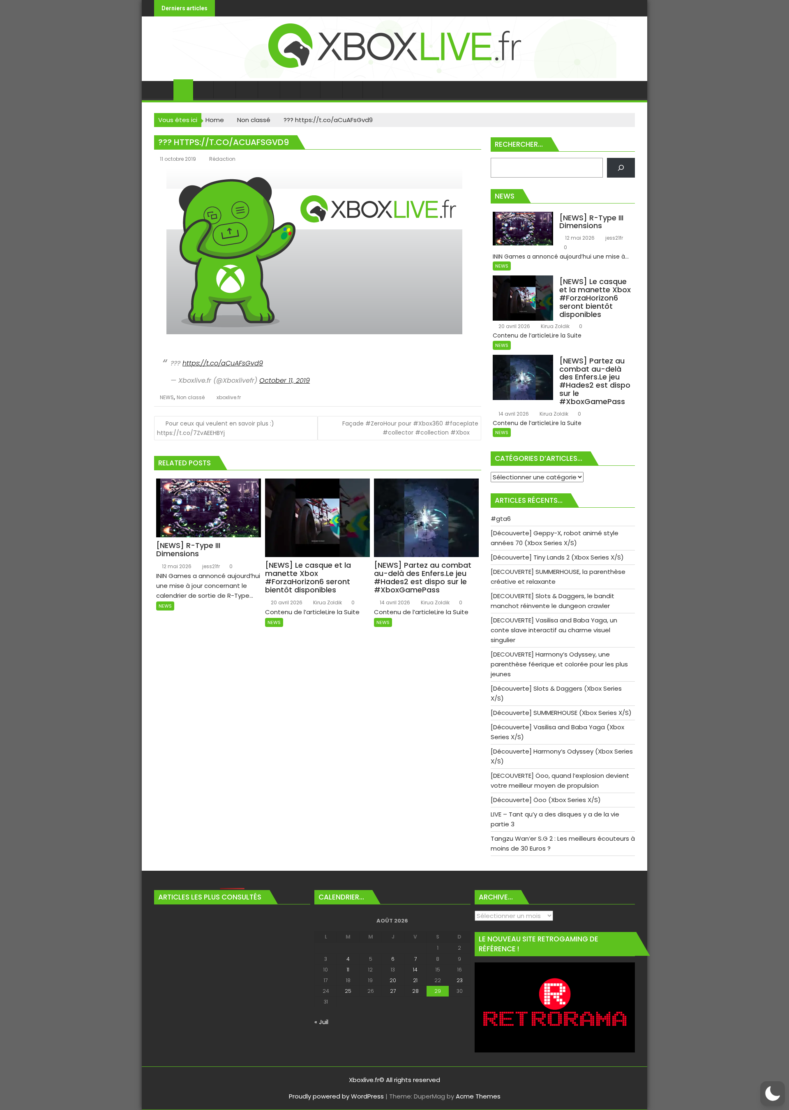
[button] (772, 1093)
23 (460, 980)
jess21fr (210, 566)
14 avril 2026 (394, 602)
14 (415, 969)
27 (393, 990)
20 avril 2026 (286, 602)
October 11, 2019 (284, 380)
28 (415, 990)
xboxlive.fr (229, 397)
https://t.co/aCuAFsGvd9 (222, 363)
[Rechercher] (621, 168)
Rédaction (222, 158)
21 (415, 980)
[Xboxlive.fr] (394, 76)
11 (348, 969)
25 (348, 990)
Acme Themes (478, 1096)
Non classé (191, 397)
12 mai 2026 (176, 566)
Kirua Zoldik (327, 602)
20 (393, 980)
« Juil (321, 1022)
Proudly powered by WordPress (336, 1096)
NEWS (167, 397)
